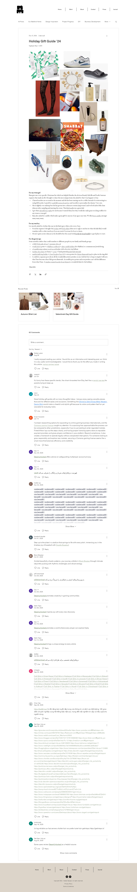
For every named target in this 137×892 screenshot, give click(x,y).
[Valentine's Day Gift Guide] (68, 301)
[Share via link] (46, 274)
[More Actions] (107, 354)
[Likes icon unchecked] (35, 368)
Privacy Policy (68, 884)
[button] (116, 21)
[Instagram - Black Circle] (67, 877)
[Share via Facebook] (30, 274)
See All (117, 288)
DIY (79, 22)
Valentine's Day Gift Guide (67, 314)
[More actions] (107, 36)
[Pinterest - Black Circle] (70, 877)
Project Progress (68, 22)
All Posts (21, 22)
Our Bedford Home (34, 22)
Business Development (92, 22)
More (106, 22)
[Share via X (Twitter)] (35, 274)
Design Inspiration (52, 22)
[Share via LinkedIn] (40, 274)
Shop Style (32, 267)
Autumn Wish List (29, 314)
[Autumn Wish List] (33, 301)
